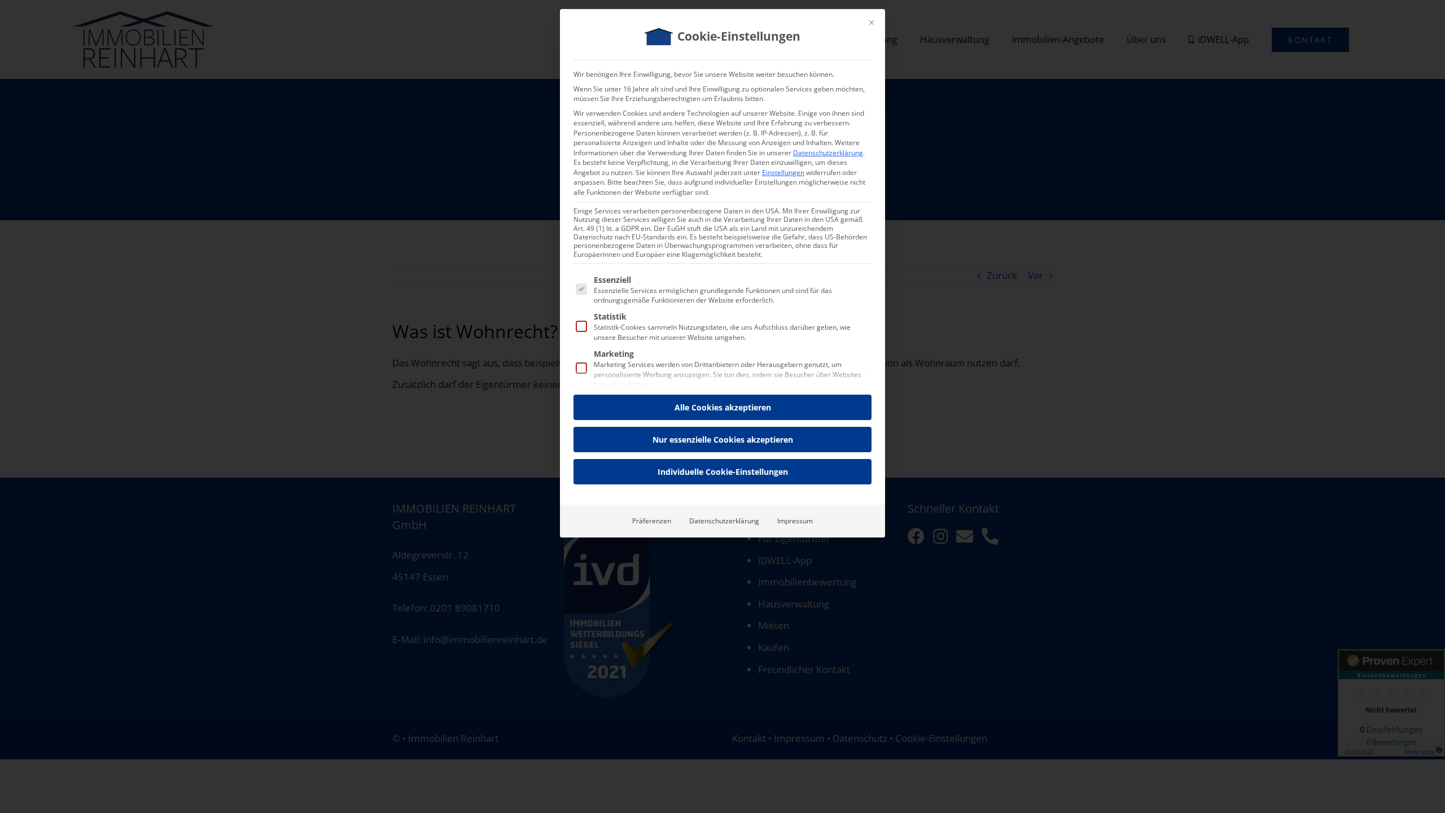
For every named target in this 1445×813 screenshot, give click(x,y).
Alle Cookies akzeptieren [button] (723, 407)
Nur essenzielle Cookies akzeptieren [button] (723, 439)
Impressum (795, 521)
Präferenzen (651, 521)
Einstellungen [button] (783, 172)
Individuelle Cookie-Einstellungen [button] (723, 471)
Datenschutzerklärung (828, 153)
